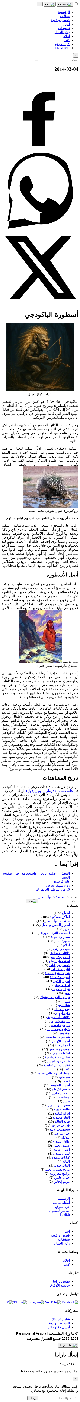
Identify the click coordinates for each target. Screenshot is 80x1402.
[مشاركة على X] (40, 304)
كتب (67, 1264)
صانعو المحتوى (59, 1210)
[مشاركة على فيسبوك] (40, 151)
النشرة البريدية (59, 1323)
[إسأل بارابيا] (68, 1345)
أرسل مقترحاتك (59, 1327)
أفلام (66, 1260)
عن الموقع (62, 1206)
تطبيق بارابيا (61, 1281)
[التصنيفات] (65, 4)
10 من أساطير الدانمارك (53, 889)
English (65, 1214)
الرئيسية (64, 1198)
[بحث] (50, 4)
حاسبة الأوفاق (60, 1285)
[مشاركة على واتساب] (40, 227)
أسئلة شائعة (61, 1202)
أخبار (66, 1231)
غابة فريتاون (61, 881)
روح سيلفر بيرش (58, 885)
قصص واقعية (60, 1235)
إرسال (32, 1398)
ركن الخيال (62, 1243)
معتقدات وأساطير (51, 897)
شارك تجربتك (60, 1319)
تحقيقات (64, 1239)
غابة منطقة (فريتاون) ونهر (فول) (49, 791)
